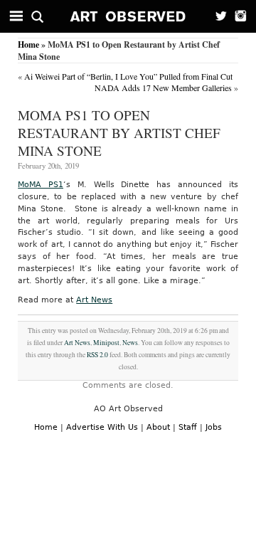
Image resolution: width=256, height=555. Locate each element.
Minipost (106, 342)
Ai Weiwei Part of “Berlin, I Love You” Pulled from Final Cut (128, 76)
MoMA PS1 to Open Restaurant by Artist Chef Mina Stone (119, 132)
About (158, 427)
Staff (187, 427)
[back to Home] (128, 16)
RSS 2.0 (97, 354)
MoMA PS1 (40, 184)
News (130, 342)
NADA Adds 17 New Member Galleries (163, 87)
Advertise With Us (102, 427)
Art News (94, 300)
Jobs (214, 427)
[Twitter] (217, 16)
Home (28, 44)
